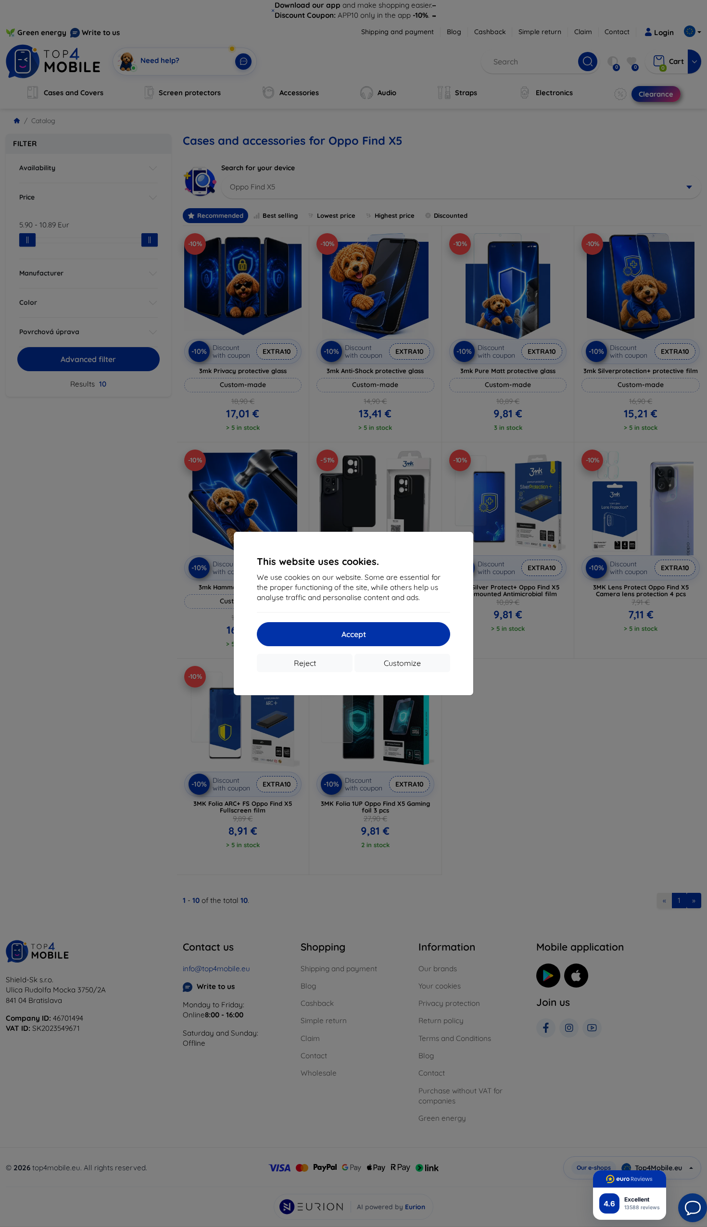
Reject (305, 663)
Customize (402, 663)
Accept (353, 634)
